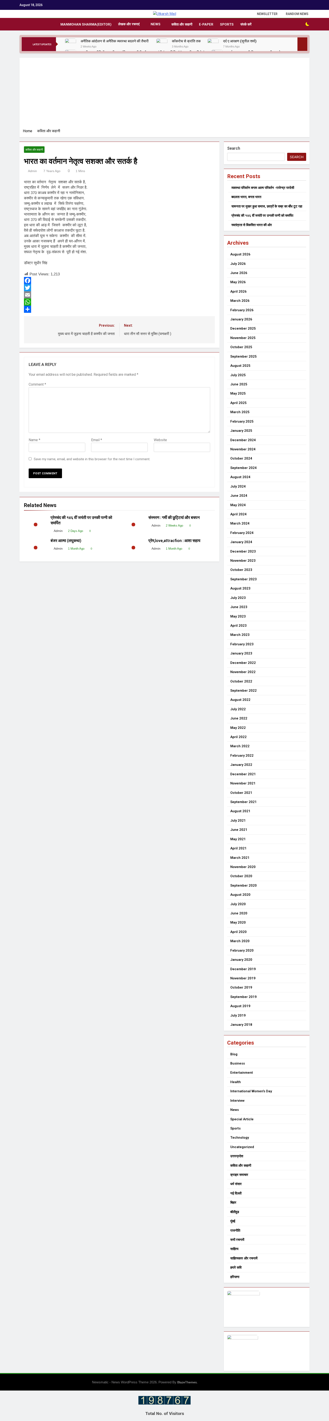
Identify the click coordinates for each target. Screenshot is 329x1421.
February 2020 (242, 950)
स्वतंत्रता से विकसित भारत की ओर (251, 225)
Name (34, 440)
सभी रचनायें (237, 1240)
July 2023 (238, 598)
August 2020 (240, 895)
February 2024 (242, 533)
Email (96, 440)
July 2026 (238, 264)
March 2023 (240, 635)
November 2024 (243, 449)
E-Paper (206, 24)
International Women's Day (251, 1091)
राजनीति (235, 1231)
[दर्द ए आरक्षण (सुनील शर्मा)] (213, 44)
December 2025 (243, 328)
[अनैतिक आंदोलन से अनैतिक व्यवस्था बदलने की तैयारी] (70, 44)
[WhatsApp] (119, 302)
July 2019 (238, 1015)
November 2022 (243, 672)
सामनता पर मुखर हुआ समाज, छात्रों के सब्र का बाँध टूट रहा (266, 206)
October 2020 (241, 876)
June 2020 (238, 913)
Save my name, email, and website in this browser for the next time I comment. (92, 459)
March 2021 (240, 858)
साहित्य (234, 1249)
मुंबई (232, 1221)
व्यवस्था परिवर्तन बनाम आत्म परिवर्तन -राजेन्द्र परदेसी (262, 188)
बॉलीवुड (234, 1212)
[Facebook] (119, 280)
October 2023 (241, 570)
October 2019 (241, 987)
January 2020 (241, 960)
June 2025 (238, 384)
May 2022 (238, 728)
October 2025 (241, 347)
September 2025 (243, 356)
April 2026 (238, 291)
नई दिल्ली (235, 1193)
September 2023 (243, 579)
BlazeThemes (187, 1382)
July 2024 (238, 486)
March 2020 (240, 941)
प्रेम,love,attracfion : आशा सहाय (174, 540)
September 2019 (243, 997)
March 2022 (240, 746)
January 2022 (241, 765)
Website (160, 440)
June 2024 (238, 496)
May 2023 (238, 616)
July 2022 (238, 709)
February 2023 (242, 644)
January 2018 (241, 1025)
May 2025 (238, 393)
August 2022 (240, 700)
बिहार (233, 1203)
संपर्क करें (246, 24)
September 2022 (243, 691)
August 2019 (240, 1006)
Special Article (242, 1119)
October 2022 (241, 681)
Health (235, 1082)
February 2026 (242, 310)
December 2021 (243, 774)
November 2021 (243, 783)
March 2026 (240, 301)
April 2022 (238, 737)
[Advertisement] (164, 94)
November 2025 (243, 338)
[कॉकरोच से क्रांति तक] (161, 44)
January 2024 (241, 542)
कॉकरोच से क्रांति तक (186, 41)
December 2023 (243, 551)
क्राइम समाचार (239, 1175)
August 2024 (240, 477)
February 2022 (242, 756)
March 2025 (240, 412)
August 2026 (240, 254)
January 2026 (241, 319)
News (155, 24)
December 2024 (243, 440)
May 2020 (238, 922)
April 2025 (238, 403)
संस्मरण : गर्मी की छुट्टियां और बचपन (174, 517)
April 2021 (238, 848)
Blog (233, 1054)
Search (233, 148)
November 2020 (243, 867)
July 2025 (238, 375)
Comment (37, 384)
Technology (239, 1138)
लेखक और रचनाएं (129, 24)
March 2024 (240, 523)
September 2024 (243, 468)
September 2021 (243, 802)
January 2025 (241, 431)
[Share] (119, 309)
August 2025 (240, 366)
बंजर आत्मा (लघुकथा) (66, 540)
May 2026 (238, 282)
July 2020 (238, 904)
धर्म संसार (236, 1184)
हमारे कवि (235, 1268)
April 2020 (238, 932)
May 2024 (238, 505)
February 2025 (242, 421)
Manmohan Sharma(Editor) (85, 24)
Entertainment (241, 1073)
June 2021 (238, 830)
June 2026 (238, 273)
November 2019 (243, 978)
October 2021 (241, 793)
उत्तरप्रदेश (236, 1156)
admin (32, 171)
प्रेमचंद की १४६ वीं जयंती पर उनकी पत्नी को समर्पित (262, 216)
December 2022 (243, 663)
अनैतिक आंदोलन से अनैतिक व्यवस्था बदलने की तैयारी (115, 41)
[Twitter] (119, 287)
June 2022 (238, 718)
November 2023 (243, 561)
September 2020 (243, 885)
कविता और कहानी (181, 24)
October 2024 (241, 458)
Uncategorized (242, 1147)
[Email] (119, 294)
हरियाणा (234, 1277)
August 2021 (240, 811)
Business (237, 1063)
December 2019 (243, 969)
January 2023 (241, 653)
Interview (237, 1101)
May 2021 (238, 839)
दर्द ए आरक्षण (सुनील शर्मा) (239, 41)
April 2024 (238, 514)
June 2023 (238, 607)
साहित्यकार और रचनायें (243, 1258)
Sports (227, 24)
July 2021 (238, 820)
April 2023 (238, 626)
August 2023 (240, 588)
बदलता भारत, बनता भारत (246, 197)
